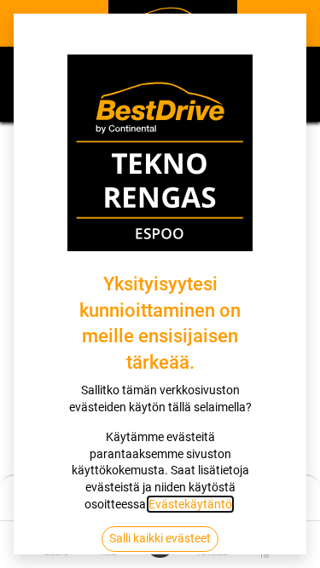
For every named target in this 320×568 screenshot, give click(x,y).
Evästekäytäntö (190, 504)
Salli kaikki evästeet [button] (160, 538)
